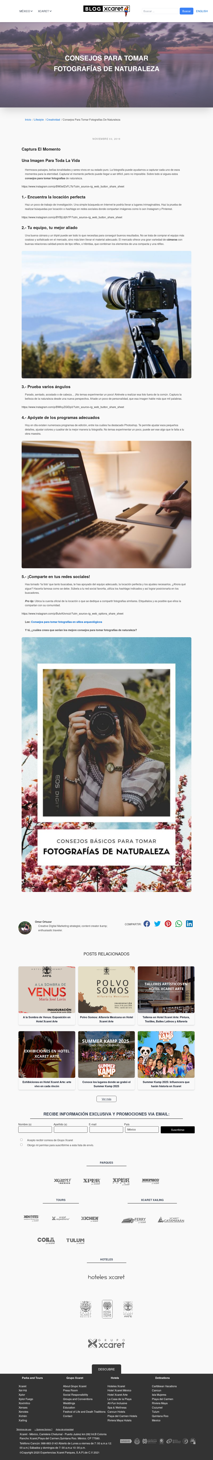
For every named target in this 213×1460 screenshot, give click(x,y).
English (202, 11)
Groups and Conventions (78, 1399)
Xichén (23, 1416)
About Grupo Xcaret (74, 1386)
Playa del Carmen (162, 1399)
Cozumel (157, 1407)
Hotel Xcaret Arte (117, 1395)
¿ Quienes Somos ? (43, 1429)
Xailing (23, 1420)
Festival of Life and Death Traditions (84, 1412)
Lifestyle (39, 119)
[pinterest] (168, 923)
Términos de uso (23, 1429)
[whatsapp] (178, 924)
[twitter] (157, 923)
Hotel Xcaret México (119, 1390)
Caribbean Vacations (164, 1386)
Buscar (186, 11)
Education (69, 1407)
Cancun (156, 1390)
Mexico (156, 1420)
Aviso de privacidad (65, 1429)
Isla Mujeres (159, 1395)
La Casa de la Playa (119, 1399)
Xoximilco (24, 1403)
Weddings (69, 1403)
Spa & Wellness (116, 1407)
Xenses (23, 1407)
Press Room (70, 1390)
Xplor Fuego (26, 1399)
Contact (67, 1416)
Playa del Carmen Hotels (122, 1416)
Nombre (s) (24, 1124)
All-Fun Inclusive (117, 1403)
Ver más (106, 1099)
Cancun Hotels (116, 1412)
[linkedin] (189, 924)
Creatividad (53, 119)
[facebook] (146, 923)
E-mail (93, 1124)
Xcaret (43, 11)
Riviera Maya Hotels (119, 1420)
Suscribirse (177, 1130)
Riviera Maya (160, 1403)
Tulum (155, 1412)
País (126, 1124)
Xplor (22, 1395)
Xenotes (23, 1412)
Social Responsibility (75, 1395)
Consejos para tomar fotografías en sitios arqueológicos (66, 622)
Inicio (28, 119)
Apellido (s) (60, 1124)
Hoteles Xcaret (116, 1386)
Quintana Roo (160, 1416)
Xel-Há (23, 1390)
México (24, 11)
